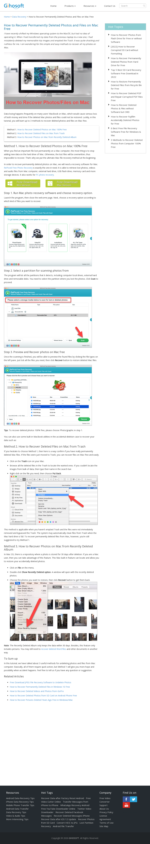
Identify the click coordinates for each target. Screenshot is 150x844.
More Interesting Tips (17, 819)
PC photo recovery (45, 174)
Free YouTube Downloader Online (58, 808)
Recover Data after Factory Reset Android (62, 798)
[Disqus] (51, 741)
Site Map (103, 826)
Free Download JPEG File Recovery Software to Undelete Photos (40, 682)
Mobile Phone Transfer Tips (20, 805)
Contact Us (109, 5)
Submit (144, 6)
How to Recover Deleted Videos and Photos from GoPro (37, 691)
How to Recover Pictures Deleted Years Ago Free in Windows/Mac (41, 700)
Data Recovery (19, 16)
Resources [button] (88, 5)
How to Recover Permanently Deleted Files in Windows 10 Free (40, 686)
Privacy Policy (106, 812)
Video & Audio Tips (15, 815)
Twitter (133, 799)
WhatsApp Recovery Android (74, 805)
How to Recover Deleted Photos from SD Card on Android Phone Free (43, 695)
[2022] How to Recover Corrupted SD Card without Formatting (124, 50)
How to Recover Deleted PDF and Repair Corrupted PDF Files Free (127, 97)
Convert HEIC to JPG (67, 822)
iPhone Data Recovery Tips (20, 801)
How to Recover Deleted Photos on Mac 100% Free (42, 129)
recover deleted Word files (53, 649)
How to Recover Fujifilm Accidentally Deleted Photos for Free (125, 120)
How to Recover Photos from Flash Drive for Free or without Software (126, 38)
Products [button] (69, 5)
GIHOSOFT (74, 838)
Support (103, 805)
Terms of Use (106, 822)
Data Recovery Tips (16, 812)
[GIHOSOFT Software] (14, 7)
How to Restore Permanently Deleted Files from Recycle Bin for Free (126, 85)
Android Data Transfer (17, 808)
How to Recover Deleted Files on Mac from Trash (41, 133)
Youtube (126, 805)
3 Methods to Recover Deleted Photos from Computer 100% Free (127, 143)
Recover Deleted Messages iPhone (72, 815)
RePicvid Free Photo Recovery (18, 167)
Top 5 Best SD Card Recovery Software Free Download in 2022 (126, 73)
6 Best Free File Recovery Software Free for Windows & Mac (126, 132)
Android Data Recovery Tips (20, 798)
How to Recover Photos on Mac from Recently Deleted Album (46, 137)
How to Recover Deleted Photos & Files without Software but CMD (123, 108)
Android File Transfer (63, 826)
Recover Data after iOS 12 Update (58, 819)
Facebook (126, 799)
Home (53, 5)
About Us (104, 808)
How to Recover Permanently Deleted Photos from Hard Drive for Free (126, 62)
